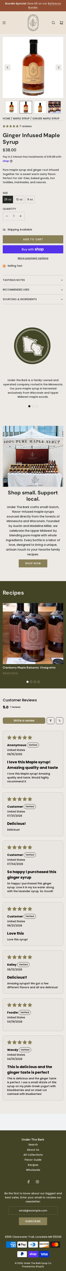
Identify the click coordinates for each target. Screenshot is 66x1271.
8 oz (30, 199)
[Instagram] (37, 1182)
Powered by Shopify (33, 1266)
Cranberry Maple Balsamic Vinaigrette (29, 667)
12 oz (19, 199)
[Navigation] (4, 23)
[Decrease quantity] (7, 216)
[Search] (53, 23)
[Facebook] (29, 1182)
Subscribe (33, 1221)
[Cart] (61, 23)
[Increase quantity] (20, 216)
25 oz (7, 199)
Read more (10, 673)
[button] (7, 67)
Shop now (33, 563)
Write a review (24, 720)
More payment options (33, 258)
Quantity (9, 209)
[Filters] (50, 720)
